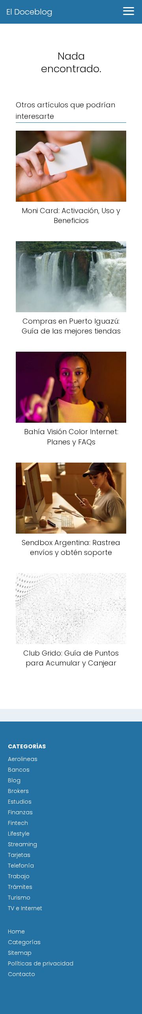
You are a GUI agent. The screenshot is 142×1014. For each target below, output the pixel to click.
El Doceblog (29, 11)
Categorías (24, 942)
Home (16, 931)
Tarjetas (19, 855)
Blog (14, 780)
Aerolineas (22, 759)
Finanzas (20, 812)
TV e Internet (25, 908)
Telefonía (21, 866)
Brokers (18, 791)
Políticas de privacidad (40, 963)
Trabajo (19, 876)
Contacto (21, 974)
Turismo (19, 898)
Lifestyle (19, 834)
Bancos (19, 770)
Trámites (20, 887)
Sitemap (20, 953)
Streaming (22, 844)
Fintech (18, 823)
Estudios (20, 802)
